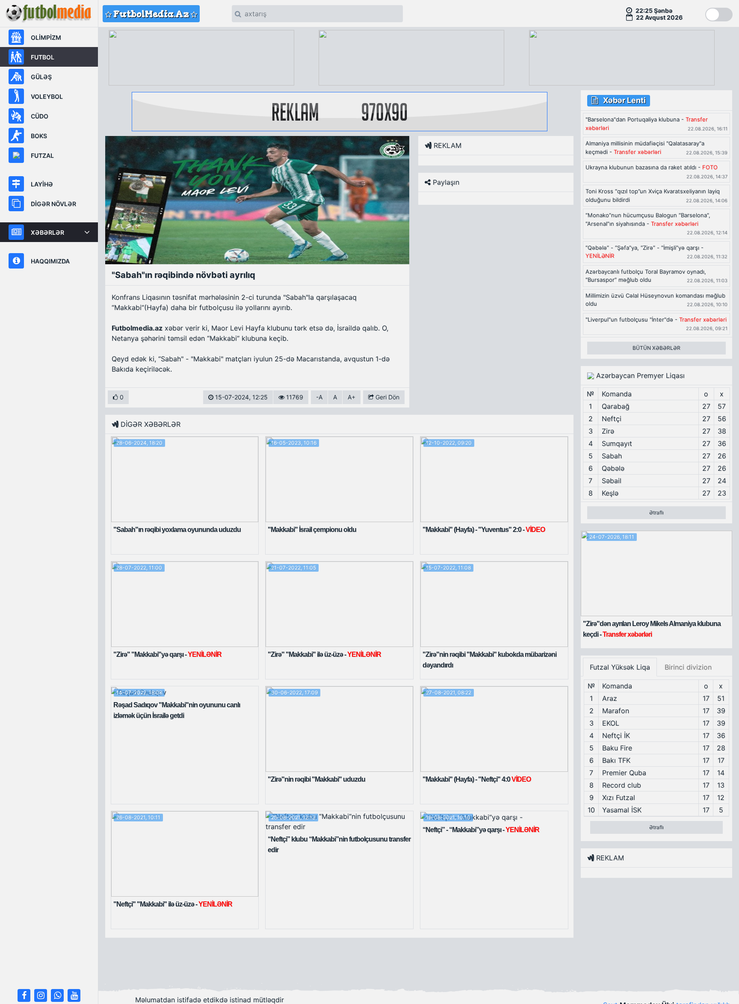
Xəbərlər (47, 232)
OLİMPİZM (46, 37)
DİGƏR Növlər (53, 203)
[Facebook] (24, 995)
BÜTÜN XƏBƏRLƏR (656, 348)
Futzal (42, 155)
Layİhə (42, 184)
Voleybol (47, 96)
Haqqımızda (50, 261)
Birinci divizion (688, 667)
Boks (39, 135)
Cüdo (39, 116)
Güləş (41, 76)
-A (319, 397)
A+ (351, 397)
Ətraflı (656, 512)
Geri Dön (386, 397)
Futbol (42, 57)
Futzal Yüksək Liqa (620, 667)
